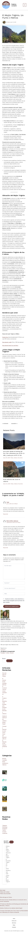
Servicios (14, 922)
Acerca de (14, 920)
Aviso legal (2, 890)
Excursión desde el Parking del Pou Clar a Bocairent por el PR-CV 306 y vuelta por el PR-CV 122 (13, 453)
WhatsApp (4, 827)
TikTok (4, 830)
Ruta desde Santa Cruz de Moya (10, 345)
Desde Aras (5, 337)
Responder (5, 514)
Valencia (15, 457)
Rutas (12, 457)
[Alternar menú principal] (24, 5)
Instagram (3, 649)
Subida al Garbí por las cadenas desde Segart (11, 908)
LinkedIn (11, 653)
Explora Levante (14, 4)
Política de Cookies (4, 892)
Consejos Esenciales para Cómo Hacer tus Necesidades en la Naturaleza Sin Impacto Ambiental (4, 737)
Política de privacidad (5, 893)
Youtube (4, 831)
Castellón (4, 760)
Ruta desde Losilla (6, 342)
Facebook (4, 833)
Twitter (7, 653)
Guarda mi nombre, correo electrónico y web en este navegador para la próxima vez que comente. (13, 600)
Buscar (4, 658)
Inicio (14, 918)
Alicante (4, 758)
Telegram (4, 825)
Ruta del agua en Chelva (4, 674)
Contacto (14, 927)
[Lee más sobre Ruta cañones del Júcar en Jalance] (14, 469)
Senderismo (5, 763)
